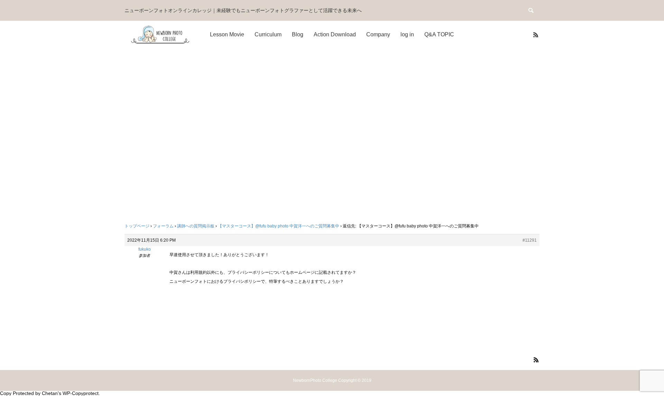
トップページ (136, 226)
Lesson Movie (227, 34)
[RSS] (536, 34)
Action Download (335, 34)
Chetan (50, 393)
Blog (297, 34)
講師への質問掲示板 (195, 226)
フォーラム (163, 226)
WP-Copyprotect (81, 393)
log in (407, 34)
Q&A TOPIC (439, 34)
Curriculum (268, 34)
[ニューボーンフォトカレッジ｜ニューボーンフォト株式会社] (160, 35)
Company (378, 34)
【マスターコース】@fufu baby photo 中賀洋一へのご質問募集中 (278, 226)
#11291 (530, 240)
